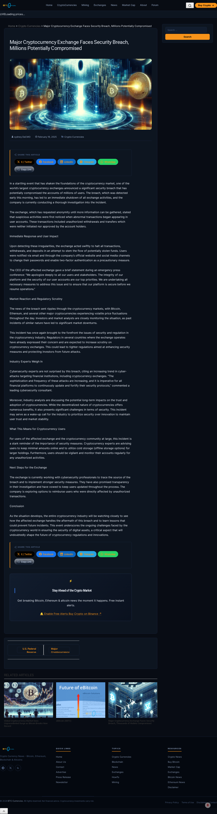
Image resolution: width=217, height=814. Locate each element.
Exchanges (100, 5)
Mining (85, 5)
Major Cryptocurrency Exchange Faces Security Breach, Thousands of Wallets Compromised (131, 722)
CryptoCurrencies (67, 5)
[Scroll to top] (4, 811)
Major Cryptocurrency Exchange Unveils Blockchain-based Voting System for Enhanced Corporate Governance (60, 650)
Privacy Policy (172, 802)
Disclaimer (173, 787)
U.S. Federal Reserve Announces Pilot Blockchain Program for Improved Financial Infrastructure (28, 650)
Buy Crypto (206, 5)
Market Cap (128, 5)
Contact (60, 767)
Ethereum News (176, 782)
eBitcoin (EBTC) (63, 721)
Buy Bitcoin (174, 762)
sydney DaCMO (22, 136)
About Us (61, 762)
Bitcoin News (175, 777)
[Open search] (190, 5)
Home (49, 5)
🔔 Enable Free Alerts (54, 613)
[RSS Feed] (18, 768)
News (114, 5)
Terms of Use (188, 802)
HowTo (115, 777)
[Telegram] (3, 768)
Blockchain (117, 762)
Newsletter (62, 782)
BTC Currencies (15, 801)
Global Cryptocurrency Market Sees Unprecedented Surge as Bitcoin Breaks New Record (26, 723)
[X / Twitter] (10, 768)
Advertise (61, 772)
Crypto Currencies (29, 26)
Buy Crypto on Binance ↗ (85, 613)
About (143, 5)
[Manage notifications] (208, 805)
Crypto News (175, 756)
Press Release (63, 777)
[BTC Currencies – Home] (9, 5)
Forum (155, 5)
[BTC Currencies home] (24, 749)
